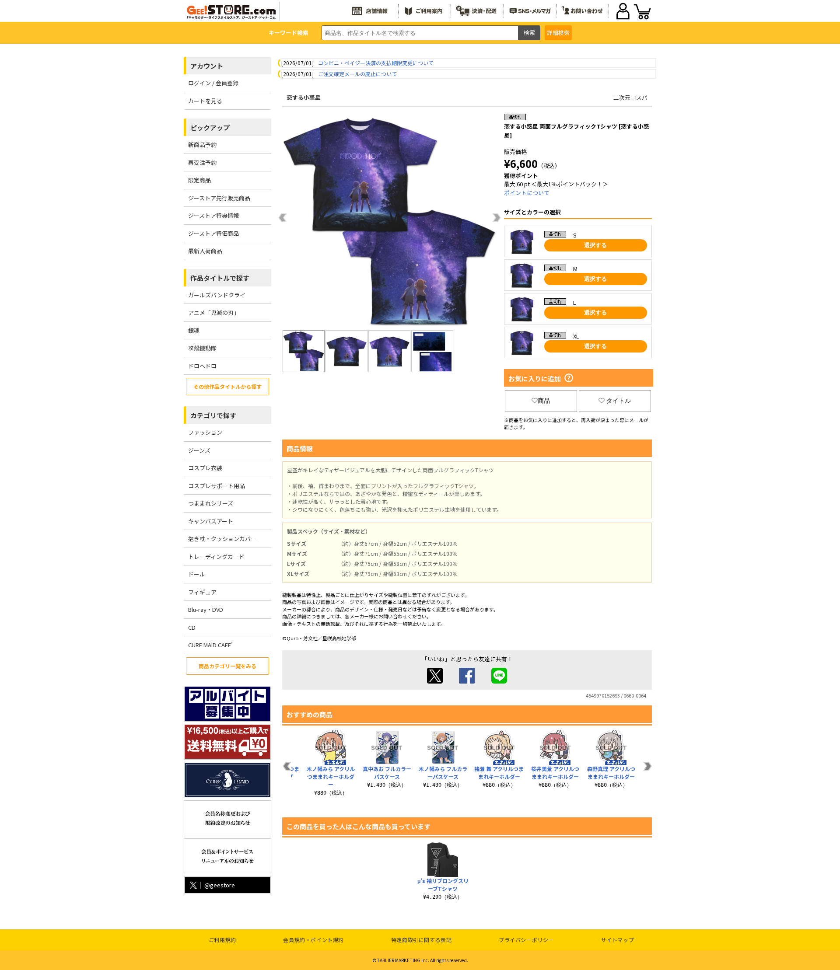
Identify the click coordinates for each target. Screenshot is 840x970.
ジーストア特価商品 (213, 233)
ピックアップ (210, 127)
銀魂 (194, 330)
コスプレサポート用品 (216, 486)
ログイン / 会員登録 (213, 83)
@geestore (219, 885)
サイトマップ (617, 939)
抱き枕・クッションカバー (222, 538)
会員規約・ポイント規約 (313, 939)
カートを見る (205, 101)
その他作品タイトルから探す (227, 386)
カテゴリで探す (213, 415)
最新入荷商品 (205, 251)
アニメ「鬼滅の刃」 (213, 312)
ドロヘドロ (202, 366)
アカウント (206, 65)
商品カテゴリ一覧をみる (227, 666)
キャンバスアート (210, 521)
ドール (196, 574)
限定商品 (199, 180)
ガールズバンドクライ (216, 295)
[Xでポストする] (435, 681)
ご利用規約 (222, 939)
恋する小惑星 (304, 97)
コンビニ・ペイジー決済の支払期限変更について (376, 62)
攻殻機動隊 (202, 348)
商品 (544, 400)
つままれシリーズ (210, 503)
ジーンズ (199, 450)
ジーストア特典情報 (213, 215)
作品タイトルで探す (219, 278)
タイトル (618, 400)
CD (192, 627)
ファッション (205, 432)
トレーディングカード (216, 556)
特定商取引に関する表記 (421, 939)
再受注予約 (202, 162)
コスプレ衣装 (205, 468)
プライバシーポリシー (526, 939)
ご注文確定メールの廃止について (357, 73)
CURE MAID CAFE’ (210, 645)
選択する (595, 245)
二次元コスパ (630, 97)
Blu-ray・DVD (205, 609)
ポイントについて (527, 192)
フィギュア (202, 592)
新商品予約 (202, 144)
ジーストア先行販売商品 (219, 198)
